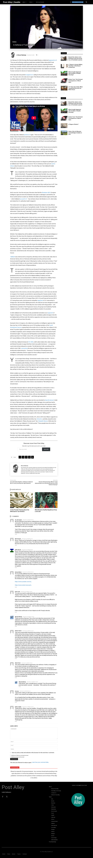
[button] (86, 2)
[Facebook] (20, 457)
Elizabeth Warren (43, 421)
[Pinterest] (26, 457)
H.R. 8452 (30, 342)
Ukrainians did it (46, 192)
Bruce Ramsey (21, 55)
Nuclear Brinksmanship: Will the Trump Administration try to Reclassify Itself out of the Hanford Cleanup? (46, 483)
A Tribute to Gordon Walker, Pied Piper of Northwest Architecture (75, 66)
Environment (63, 60)
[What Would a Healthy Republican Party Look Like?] (46, 500)
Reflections (63, 82)
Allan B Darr (18, 662)
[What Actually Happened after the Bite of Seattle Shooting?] (64, 73)
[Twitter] (7, 797)
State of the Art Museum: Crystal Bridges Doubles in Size (75, 133)
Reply (16, 534)
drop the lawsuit (49, 400)
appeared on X (53, 60)
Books (62, 67)
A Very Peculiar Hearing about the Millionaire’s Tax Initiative (19, 510)
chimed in (39, 419)
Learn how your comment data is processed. (40, 762)
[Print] (32, 457)
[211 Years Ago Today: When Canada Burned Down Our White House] (64, 88)
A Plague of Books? (73, 124)
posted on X (27, 134)
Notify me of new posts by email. (17, 757)
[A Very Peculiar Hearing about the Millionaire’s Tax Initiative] (21, 500)
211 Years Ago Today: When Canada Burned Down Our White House (75, 88)
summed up (24, 348)
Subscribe (46, 449)
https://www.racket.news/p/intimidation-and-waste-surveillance (23, 585)
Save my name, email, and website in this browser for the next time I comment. (33, 752)
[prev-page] (61, 93)
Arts (62, 134)
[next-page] (64, 93)
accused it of (23, 199)
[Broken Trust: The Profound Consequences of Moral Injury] (64, 80)
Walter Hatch (18, 630)
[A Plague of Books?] (64, 125)
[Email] (29, 457)
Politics (14, 42)
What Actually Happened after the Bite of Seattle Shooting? (74, 73)
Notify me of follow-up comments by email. (19, 755)
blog (62, 89)
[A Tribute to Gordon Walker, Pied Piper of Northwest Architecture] (64, 66)
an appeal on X (29, 74)
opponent (40, 300)
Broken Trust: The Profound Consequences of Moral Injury (75, 81)
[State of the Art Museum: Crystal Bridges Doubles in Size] (64, 132)
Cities (62, 74)
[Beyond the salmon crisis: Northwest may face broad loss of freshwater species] (64, 58)
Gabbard (12, 256)
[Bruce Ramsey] (13, 55)
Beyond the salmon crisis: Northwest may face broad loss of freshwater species (75, 58)
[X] (23, 457)
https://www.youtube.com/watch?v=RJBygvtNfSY (23, 581)
